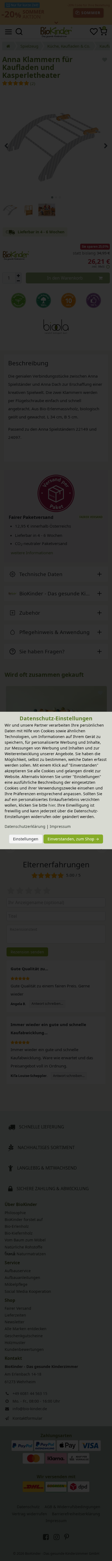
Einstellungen (25, 838)
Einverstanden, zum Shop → (73, 838)
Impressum (60, 826)
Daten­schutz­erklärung (25, 826)
